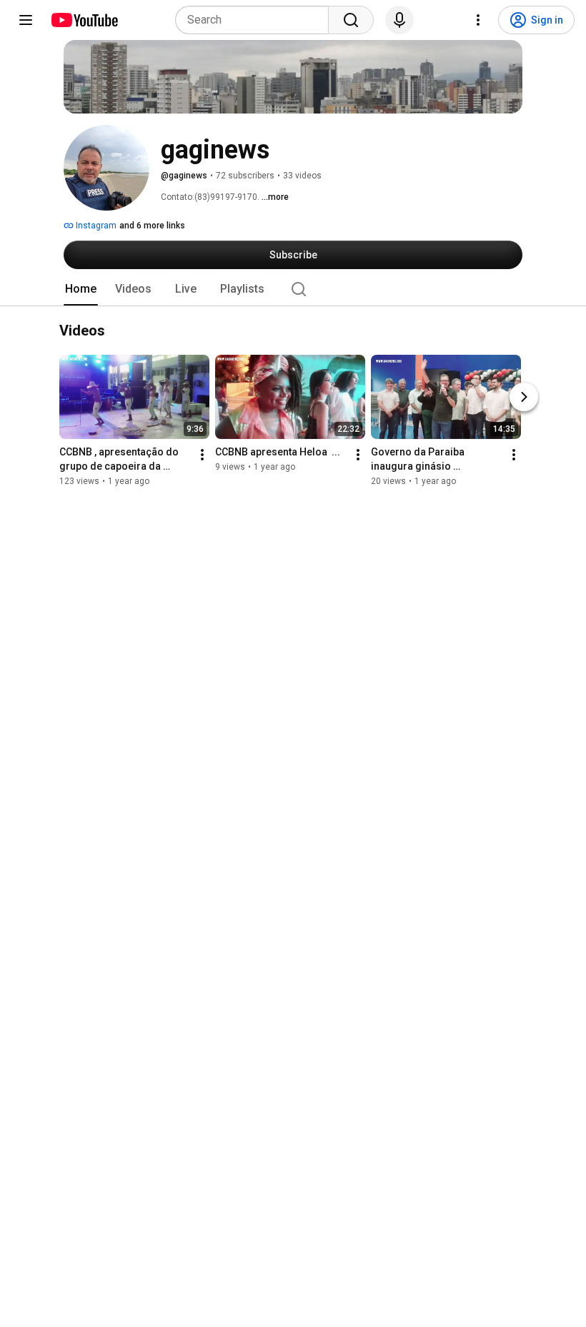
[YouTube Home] (84, 20)
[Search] (351, 20)
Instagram (95, 226)
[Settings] (478, 20)
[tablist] (293, 289)
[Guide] (25, 20)
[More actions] (202, 455)
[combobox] (256, 20)
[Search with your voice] (399, 20)
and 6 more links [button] (152, 226)
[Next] (524, 397)
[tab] (81, 289)
